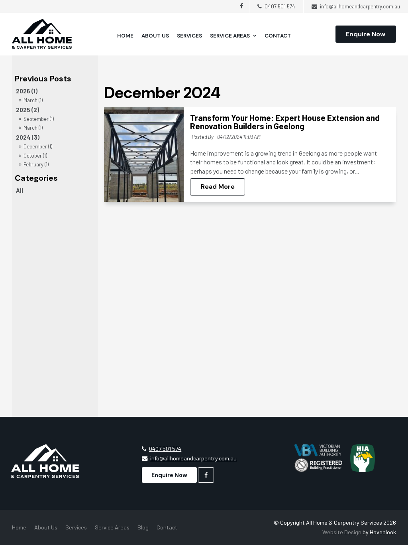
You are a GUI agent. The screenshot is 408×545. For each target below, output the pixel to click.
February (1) (36, 164)
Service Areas (230, 35)
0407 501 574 (165, 448)
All (19, 190)
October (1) (35, 155)
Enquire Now (365, 34)
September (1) (39, 119)
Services (189, 35)
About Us (155, 35)
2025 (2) (27, 110)
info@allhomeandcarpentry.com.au (193, 458)
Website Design (341, 532)
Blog (143, 527)
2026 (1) (26, 91)
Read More (218, 187)
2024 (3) (27, 137)
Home (125, 35)
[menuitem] (19, 527)
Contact (278, 35)
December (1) (38, 146)
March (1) (33, 100)
